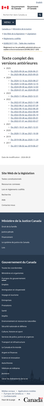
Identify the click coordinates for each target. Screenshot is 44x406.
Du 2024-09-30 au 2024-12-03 (24, 87)
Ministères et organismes (12, 273)
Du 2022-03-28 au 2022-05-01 (24, 118)
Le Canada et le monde (11, 347)
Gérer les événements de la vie (15, 378)
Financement (7, 237)
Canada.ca (6, 29)
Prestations (7, 305)
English (39, 2)
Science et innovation (11, 358)
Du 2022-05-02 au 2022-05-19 (24, 114)
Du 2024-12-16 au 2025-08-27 (24, 80)
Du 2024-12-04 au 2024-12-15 (24, 83)
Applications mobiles (27, 391)
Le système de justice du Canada (15, 242)
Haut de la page (9, 400)
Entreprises (7, 300)
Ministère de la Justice (22, 29)
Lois (3, 247)
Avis (28, 393)
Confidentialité (10, 396)
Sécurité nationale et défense (14, 326)
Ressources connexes (11, 184)
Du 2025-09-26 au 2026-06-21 (24, 71)
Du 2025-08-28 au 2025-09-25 (24, 74)
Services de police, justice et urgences (18, 337)
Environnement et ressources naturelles (19, 321)
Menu (10, 22)
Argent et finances (9, 352)
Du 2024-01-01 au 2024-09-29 (24, 90)
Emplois (5, 284)
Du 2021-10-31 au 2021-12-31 (24, 127)
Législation (31, 34)
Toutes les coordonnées (12, 268)
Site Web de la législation (14, 34)
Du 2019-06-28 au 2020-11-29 (24, 139)
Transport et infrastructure (13, 342)
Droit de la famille (9, 226)
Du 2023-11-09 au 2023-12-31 (24, 96)
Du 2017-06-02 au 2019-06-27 (24, 146)
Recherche (6, 194)
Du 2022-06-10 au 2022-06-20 (24, 108)
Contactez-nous (8, 205)
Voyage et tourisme (10, 295)
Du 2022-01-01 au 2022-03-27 (24, 121)
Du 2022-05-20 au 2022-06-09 (24, 111)
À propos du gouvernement (13, 278)
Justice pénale (7, 232)
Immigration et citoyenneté (13, 290)
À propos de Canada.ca (13, 393)
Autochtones (7, 363)
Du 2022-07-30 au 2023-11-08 (24, 102)
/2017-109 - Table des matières (19, 43)
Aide (3, 200)
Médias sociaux (8, 391)
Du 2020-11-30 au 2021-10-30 (24, 133)
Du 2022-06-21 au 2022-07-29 (24, 105)
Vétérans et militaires (11, 368)
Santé (4, 310)
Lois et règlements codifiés (13, 189)
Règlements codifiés (12, 38)
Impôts (5, 316)
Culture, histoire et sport (12, 331)
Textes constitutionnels (11, 179)
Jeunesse (5, 373)
